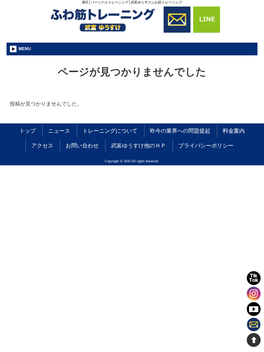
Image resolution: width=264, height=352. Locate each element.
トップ (27, 131)
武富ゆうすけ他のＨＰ (138, 145)
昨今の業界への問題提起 (180, 131)
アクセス (42, 145)
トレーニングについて (110, 131)
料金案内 (234, 131)
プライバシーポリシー (205, 145)
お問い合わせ (82, 145)
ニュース (59, 131)
